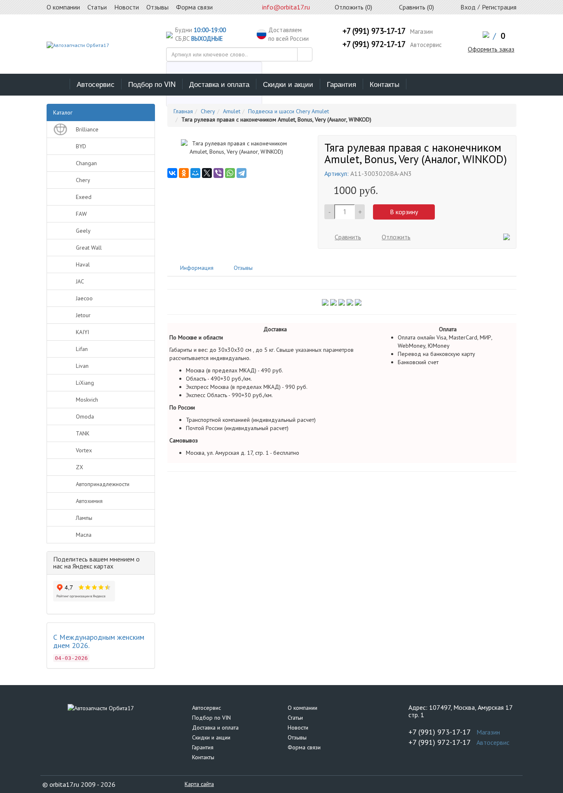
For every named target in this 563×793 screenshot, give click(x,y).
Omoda (85, 416)
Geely (83, 230)
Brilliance (87, 129)
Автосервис (96, 84)
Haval (83, 264)
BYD (81, 146)
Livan (82, 366)
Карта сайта (199, 784)
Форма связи (304, 747)
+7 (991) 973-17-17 (374, 31)
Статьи (295, 717)
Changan (86, 163)
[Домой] (58, 84)
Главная (183, 111)
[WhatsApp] (230, 173)
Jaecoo (84, 298)
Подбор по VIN (152, 84)
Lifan (82, 349)
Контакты (384, 84)
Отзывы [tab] (242, 267)
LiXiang (85, 382)
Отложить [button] (396, 237)
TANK (82, 433)
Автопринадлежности (102, 484)
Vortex (84, 450)
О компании (302, 707)
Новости (298, 727)
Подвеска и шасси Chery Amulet (288, 111)
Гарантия (341, 84)
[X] (207, 173)
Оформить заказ (491, 49)
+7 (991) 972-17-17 (374, 44)
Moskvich (87, 399)
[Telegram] (241, 173)
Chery (83, 180)
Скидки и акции (288, 84)
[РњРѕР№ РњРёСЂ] (195, 173)
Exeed (83, 197)
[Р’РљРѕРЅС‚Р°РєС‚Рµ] (172, 173)
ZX (79, 467)
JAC (80, 281)
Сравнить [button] (348, 237)
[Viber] (218, 173)
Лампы (84, 518)
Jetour (83, 315)
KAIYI (82, 332)
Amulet (231, 111)
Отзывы (297, 737)
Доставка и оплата (219, 84)
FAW (81, 214)
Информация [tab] (195, 267)
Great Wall (89, 247)
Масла (83, 534)
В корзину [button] (404, 212)
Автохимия (89, 501)
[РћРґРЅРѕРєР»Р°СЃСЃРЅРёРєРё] (184, 173)
